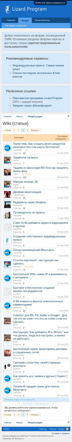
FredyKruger (19, 195)
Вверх (61, 429)
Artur (15, 325)
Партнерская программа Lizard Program (38, 98)
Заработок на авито (25, 157)
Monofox (17, 266)
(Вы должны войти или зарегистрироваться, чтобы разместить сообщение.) (31, 409)
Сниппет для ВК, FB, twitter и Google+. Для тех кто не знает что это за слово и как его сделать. (40, 318)
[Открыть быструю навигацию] (68, 116)
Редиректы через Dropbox (29, 202)
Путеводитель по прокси (28, 212)
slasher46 (17, 205)
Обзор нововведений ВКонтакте (33, 250)
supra (15, 174)
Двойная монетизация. (27, 192)
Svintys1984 (18, 355)
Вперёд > (35, 130)
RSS (67, 429)
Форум (25, 20)
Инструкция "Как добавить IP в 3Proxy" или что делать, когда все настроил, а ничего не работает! (40, 335)
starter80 (17, 150)
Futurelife (17, 215)
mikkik (16, 160)
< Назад (7, 130)
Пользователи (42, 20)
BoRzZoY (17, 243)
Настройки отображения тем (36, 403)
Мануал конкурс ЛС (25, 181)
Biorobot (16, 369)
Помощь (43, 429)
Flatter (6, 429)
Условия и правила (60, 433)
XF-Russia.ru (18, 438)
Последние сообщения (15, 25)
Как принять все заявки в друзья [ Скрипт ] (40, 376)
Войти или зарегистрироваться (50, 3)
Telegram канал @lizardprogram (32, 105)
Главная (11, 20)
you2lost (17, 294)
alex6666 (17, 229)
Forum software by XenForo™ (28, 436)
